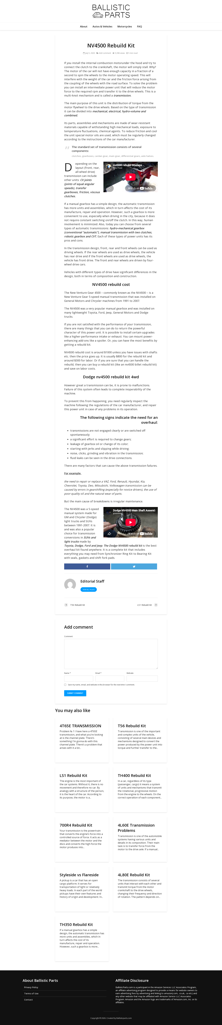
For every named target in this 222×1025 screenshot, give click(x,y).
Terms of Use (31, 993)
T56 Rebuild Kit (132, 725)
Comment (68, 636)
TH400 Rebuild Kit (134, 775)
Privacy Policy (31, 987)
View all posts (89, 590)
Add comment (105, 53)
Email (98, 673)
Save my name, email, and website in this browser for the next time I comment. (101, 685)
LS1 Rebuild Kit (73, 775)
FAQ (139, 26)
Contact (28, 999)
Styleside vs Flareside (79, 874)
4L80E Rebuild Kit (134, 874)
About (83, 26)
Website (130, 673)
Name (67, 673)
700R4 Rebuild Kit (76, 825)
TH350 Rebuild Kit (76, 924)
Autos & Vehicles (102, 26)
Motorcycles (124, 26)
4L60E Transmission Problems (136, 828)
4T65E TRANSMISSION (80, 725)
